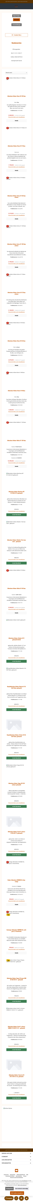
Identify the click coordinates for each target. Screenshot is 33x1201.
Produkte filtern (17, 35)
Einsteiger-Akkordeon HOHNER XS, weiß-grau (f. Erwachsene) (16, 930)
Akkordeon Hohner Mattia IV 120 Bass (16, 440)
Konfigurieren (9, 1188)
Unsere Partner (16, 16)
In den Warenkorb (16, 514)
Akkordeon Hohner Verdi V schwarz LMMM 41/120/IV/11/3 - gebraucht (16, 1027)
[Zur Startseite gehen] (16, 6)
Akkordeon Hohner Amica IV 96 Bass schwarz (16, 196)
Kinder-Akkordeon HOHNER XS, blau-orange (16, 880)
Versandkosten (24, 1180)
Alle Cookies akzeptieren (17, 1193)
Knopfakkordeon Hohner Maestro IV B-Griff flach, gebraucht (16, 687)
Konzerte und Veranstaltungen (16, 1177)
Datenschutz (12, 1174)
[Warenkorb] (21, 1198)
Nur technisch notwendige (21, 1188)
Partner (24, 1176)
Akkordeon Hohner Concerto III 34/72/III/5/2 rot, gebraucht (16, 1075)
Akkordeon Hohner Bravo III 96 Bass (16, 341)
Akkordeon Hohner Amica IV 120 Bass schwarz (16, 244)
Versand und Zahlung (10, 1176)
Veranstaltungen (17, 24)
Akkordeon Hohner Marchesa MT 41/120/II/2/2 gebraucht (16, 492)
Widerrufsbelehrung (21, 1174)
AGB (27, 1174)
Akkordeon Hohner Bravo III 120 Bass (16, 96)
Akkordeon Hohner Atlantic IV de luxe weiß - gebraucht (16, 540)
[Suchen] (16, 1198)
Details (16, 120)
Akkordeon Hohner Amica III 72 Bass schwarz (16, 293)
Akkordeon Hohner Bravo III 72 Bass (16, 146)
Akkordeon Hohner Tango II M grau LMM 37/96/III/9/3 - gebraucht (16, 979)
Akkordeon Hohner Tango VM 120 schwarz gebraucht (16, 784)
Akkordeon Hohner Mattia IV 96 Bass (16, 588)
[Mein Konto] (27, 1198)
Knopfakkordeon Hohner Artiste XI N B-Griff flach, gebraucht (16, 735)
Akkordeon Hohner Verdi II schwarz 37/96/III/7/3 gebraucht (16, 832)
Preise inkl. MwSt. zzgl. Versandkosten (16, 117)
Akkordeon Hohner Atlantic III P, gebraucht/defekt (16, 639)
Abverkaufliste (19, 1176)
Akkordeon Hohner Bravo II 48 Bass (16, 390)
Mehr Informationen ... (22, 1185)
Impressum (6, 1174)
